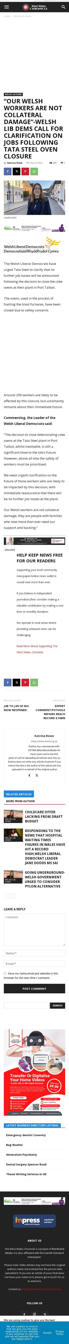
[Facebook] (8, 171)
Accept (47, 1332)
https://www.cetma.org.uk (44, 741)
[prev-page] (6, 896)
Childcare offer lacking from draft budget (44, 816)
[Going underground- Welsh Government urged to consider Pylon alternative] (13, 876)
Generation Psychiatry (21, 1154)
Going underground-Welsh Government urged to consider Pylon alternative (45, 879)
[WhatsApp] (34, 171)
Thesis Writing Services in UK (26, 1174)
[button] (6, 7)
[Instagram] (34, 1314)
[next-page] (12, 896)
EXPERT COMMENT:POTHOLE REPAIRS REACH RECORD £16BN (50, 712)
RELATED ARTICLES (19, 794)
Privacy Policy (60, 1332)
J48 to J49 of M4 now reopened (16, 708)
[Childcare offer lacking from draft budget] (13, 816)
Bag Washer (14, 1145)
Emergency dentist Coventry (26, 1135)
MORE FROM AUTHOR (20, 801)
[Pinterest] (25, 171)
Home (7, 16)
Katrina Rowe (14, 162)
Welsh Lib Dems (22, 16)
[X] (16, 171)
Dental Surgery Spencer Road (26, 1164)
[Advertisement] (34, 54)
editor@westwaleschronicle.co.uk (41, 1289)
